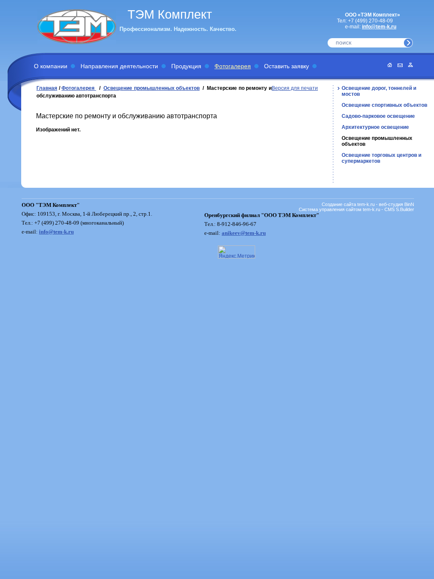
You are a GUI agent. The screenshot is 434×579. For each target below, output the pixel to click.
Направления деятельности (119, 66)
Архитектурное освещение (375, 127)
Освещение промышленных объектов (151, 88)
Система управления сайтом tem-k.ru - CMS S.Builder (356, 209)
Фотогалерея (232, 66)
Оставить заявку (286, 66)
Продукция (186, 66)
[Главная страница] (387, 65)
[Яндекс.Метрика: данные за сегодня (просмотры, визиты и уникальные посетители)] (236, 252)
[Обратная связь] (398, 65)
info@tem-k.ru (379, 27)
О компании (50, 66)
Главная (46, 88)
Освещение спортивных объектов (384, 105)
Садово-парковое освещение (378, 116)
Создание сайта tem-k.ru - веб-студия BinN (368, 204)
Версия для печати (295, 88)
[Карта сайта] (408, 65)
